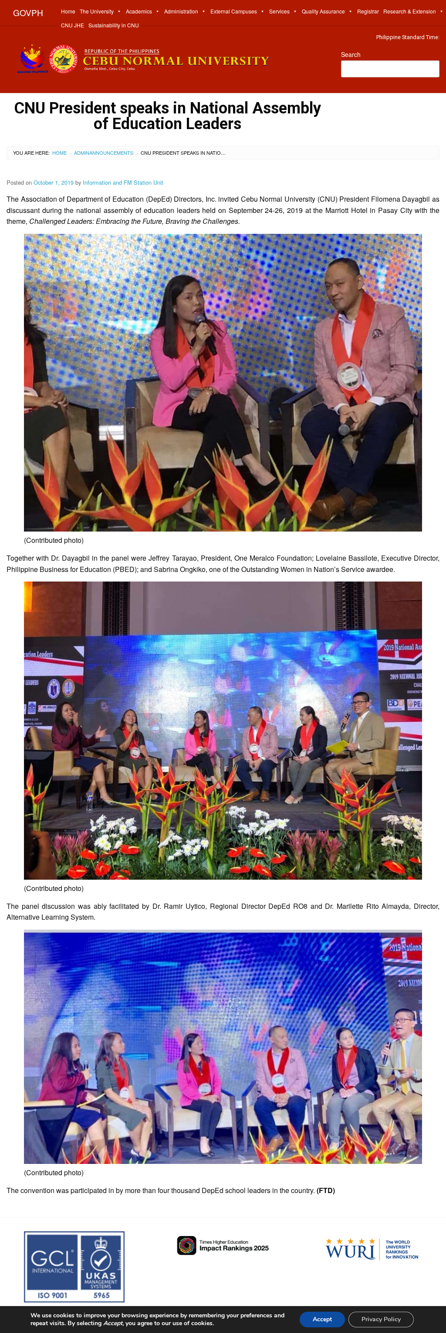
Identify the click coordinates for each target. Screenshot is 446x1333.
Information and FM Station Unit (123, 182)
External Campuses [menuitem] (233, 11)
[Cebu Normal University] (167, 57)
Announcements (111, 152)
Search (351, 54)
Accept (322, 1319)
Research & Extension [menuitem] (409, 11)
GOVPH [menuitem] (28, 12)
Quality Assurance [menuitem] (323, 11)
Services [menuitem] (279, 11)
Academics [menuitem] (139, 11)
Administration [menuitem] (181, 11)
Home (59, 152)
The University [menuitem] (97, 11)
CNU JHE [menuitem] (72, 25)
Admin (81, 152)
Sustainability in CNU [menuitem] (113, 25)
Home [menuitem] (68, 11)
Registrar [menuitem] (368, 11)
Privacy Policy (381, 1319)
